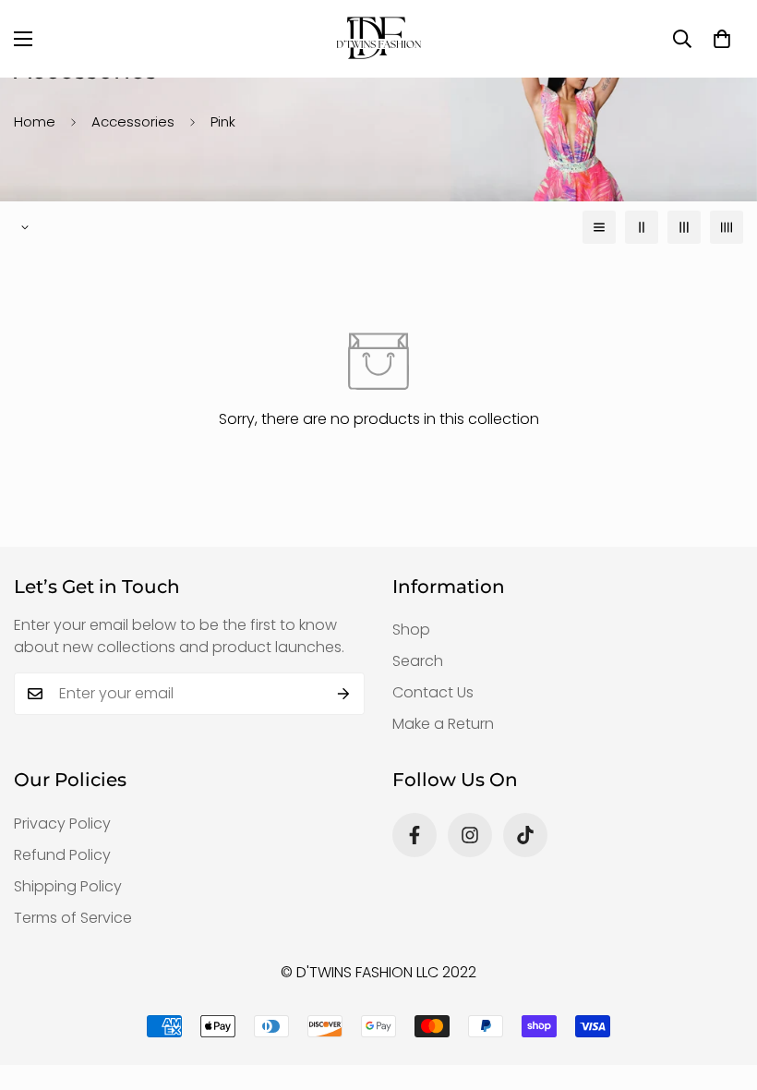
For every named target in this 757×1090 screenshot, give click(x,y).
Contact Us (433, 692)
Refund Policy (62, 855)
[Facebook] (414, 835)
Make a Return (443, 723)
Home (34, 121)
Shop (411, 629)
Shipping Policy (68, 886)
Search (417, 661)
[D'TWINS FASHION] (378, 39)
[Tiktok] (525, 835)
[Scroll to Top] (721, 989)
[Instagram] (470, 835)
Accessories (132, 121)
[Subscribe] (344, 693)
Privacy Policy (62, 823)
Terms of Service (73, 917)
